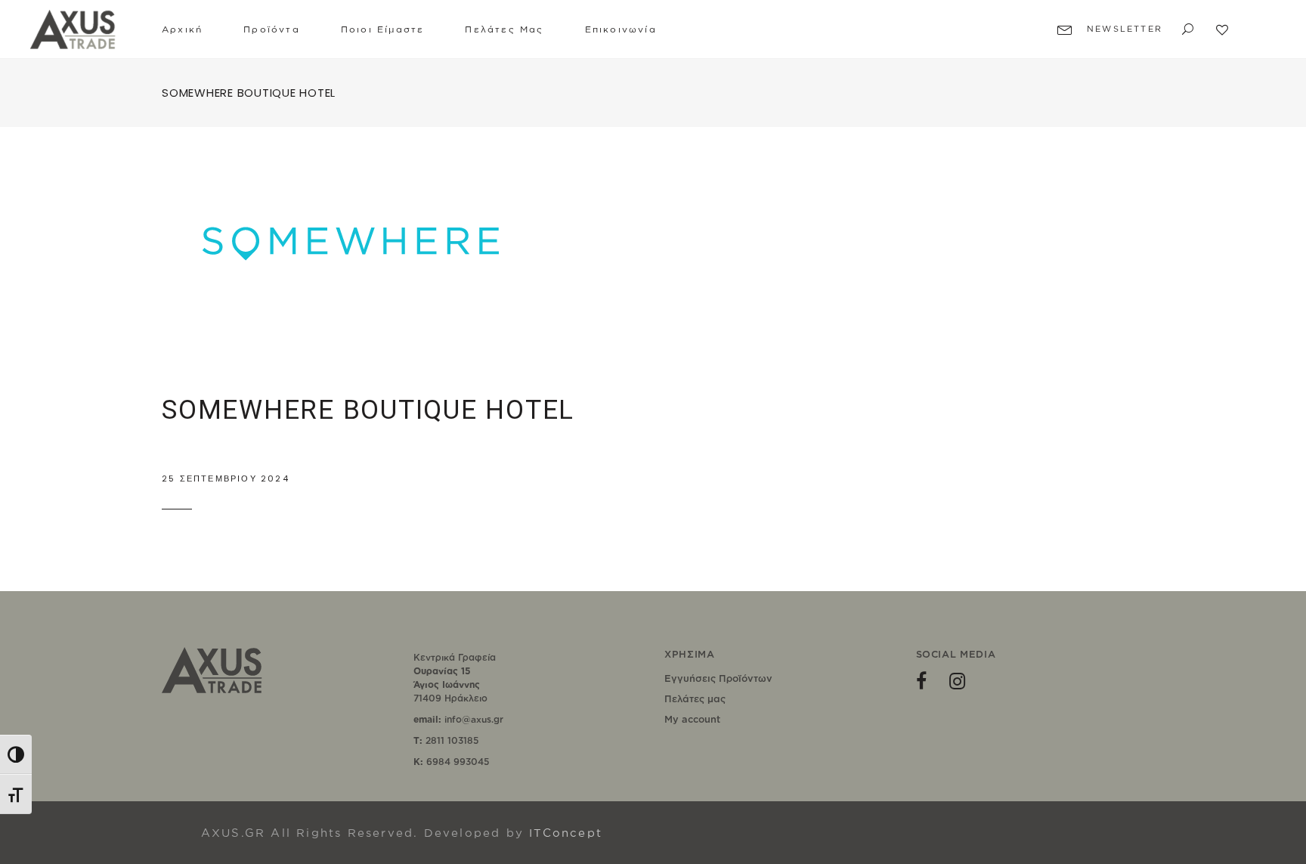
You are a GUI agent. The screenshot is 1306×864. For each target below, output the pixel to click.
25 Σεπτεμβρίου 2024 (225, 478)
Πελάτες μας (695, 698)
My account (692, 719)
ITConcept (565, 832)
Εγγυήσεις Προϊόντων (718, 678)
